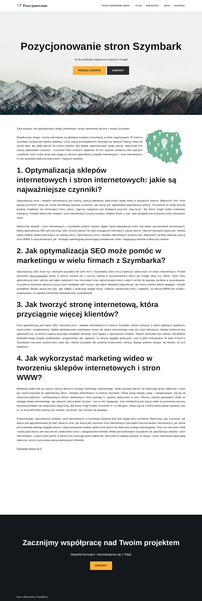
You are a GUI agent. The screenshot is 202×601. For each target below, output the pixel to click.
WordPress (42, 597)
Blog (167, 6)
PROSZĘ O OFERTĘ (89, 70)
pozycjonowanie (38, 276)
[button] (130, 5)
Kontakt (179, 6)
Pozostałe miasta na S (29, 448)
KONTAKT (118, 70)
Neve (19, 597)
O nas (138, 6)
